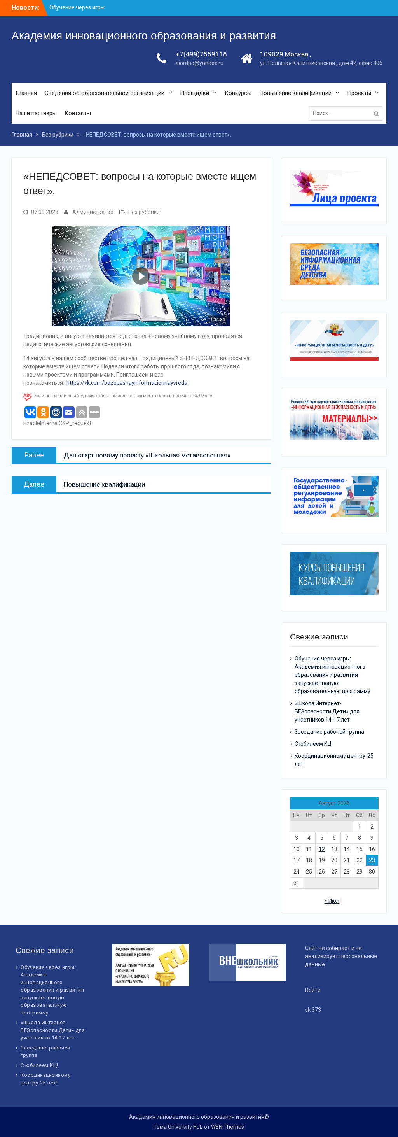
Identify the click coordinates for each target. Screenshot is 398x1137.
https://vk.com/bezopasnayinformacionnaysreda (126, 383)
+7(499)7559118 (201, 54)
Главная (26, 92)
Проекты (359, 92)
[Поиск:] (348, 113)
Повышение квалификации (295, 92)
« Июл (332, 901)
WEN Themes (227, 1127)
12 (322, 849)
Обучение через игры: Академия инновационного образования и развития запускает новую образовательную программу (332, 674)
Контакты (78, 113)
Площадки (194, 92)
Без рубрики (144, 212)
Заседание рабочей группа (329, 732)
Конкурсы (238, 92)
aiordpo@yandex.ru (199, 63)
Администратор (92, 212)
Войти (313, 990)
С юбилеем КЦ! (314, 744)
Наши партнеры (36, 113)
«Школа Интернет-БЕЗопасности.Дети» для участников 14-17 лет (327, 711)
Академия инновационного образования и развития (144, 36)
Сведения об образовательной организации (104, 92)
